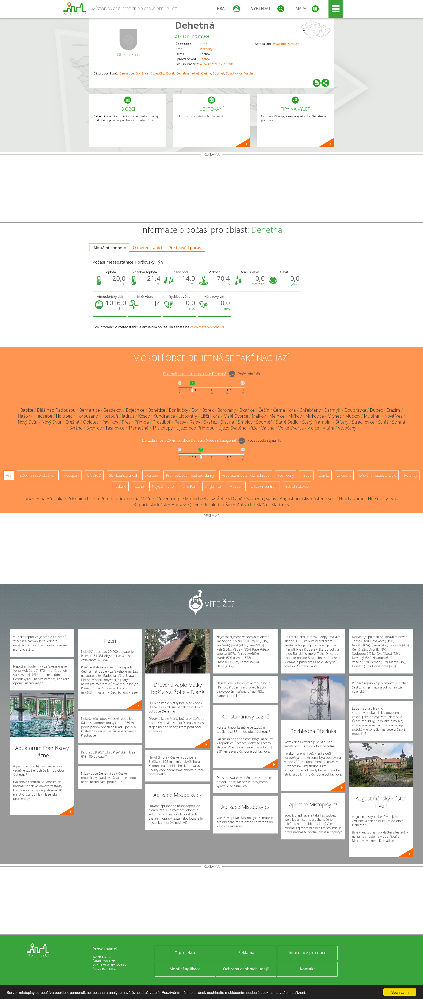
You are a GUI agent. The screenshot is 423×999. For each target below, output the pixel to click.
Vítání (328, 428)
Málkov (259, 416)
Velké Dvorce (291, 428)
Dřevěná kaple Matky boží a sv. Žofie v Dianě (199, 499)
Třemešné (138, 428)
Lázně (139, 486)
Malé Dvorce (236, 416)
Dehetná (195, 25)
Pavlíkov (110, 422)
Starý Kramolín (317, 422)
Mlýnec (334, 416)
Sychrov (94, 428)
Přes (126, 422)
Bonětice (142, 73)
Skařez (210, 422)
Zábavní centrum (264, 486)
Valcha (249, 73)
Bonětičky (157, 73)
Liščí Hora (210, 416)
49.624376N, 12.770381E (217, 64)
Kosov (144, 416)
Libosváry (188, 416)
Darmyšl (332, 410)
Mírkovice (314, 416)
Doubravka (355, 410)
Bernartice (126, 73)
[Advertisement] (211, 189)
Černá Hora (284, 410)
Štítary (342, 422)
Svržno (76, 428)
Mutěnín (372, 416)
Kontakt (307, 968)
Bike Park (189, 486)
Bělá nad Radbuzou (56, 410)
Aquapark (71, 475)
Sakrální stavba (297, 486)
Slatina (227, 422)
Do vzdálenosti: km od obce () (189, 440)
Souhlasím (400, 992)
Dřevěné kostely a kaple (377, 475)
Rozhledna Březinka (44, 499)
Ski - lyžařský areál (123, 475)
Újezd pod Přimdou (195, 428)
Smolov (245, 422)
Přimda (141, 422)
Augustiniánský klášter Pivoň (307, 499)
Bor (195, 410)
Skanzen (151, 475)
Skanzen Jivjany (261, 499)
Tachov (205, 59)
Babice (26, 410)
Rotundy (410, 475)
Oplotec (90, 422)
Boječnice (135, 410)
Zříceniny (344, 475)
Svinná (398, 422)
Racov (180, 422)
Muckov (352, 416)
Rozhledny (285, 475)
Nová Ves (393, 416)
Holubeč (64, 416)
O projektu (184, 952)
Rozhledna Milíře (135, 499)
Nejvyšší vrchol (163, 486)
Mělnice (277, 416)
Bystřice (247, 410)
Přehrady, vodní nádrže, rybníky (190, 475)
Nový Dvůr (28, 422)
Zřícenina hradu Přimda (91, 499)
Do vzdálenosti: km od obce (194, 374)
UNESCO (94, 475)
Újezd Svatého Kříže (238, 428)
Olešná (206, 73)
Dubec (376, 410)
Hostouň (109, 416)
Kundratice (164, 416)
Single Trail (213, 486)
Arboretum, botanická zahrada (245, 475)
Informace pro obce (307, 952)
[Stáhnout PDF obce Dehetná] (317, 83)
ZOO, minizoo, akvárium (37, 475)
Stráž (203, 44)
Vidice (313, 428)
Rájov (195, 422)
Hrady (306, 475)
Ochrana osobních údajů (246, 968)
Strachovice (234, 73)
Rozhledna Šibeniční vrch (228, 505)
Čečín (263, 410)
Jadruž (195, 73)
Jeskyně (120, 486)
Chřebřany (310, 410)
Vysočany (347, 428)
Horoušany (87, 416)
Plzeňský (206, 49)
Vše (8, 475)
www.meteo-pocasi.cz (207, 327)
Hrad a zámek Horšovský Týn (367, 499)
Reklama (246, 952)
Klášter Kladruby (272, 505)
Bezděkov (113, 410)
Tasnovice (114, 428)
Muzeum (236, 486)
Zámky (324, 475)
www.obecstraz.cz (286, 44)
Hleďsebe (42, 416)
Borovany (226, 410)
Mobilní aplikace (184, 968)
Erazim (393, 410)
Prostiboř (162, 422)
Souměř (218, 73)
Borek (170, 73)
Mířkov (295, 416)
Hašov (24, 416)
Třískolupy (162, 428)
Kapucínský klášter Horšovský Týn (167, 505)
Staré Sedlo (287, 422)
